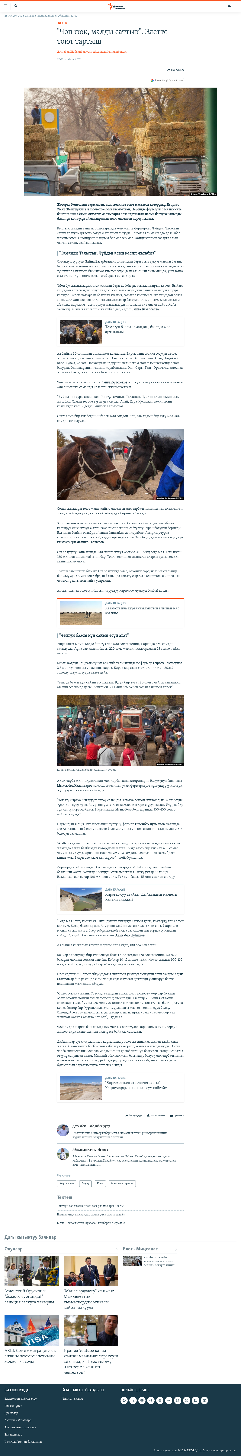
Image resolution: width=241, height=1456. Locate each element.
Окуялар (14, 1249)
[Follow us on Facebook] (124, 1400)
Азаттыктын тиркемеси (20, 1427)
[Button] (175, 69)
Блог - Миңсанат (140, 1249)
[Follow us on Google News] (159, 1400)
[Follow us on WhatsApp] (186, 1400)
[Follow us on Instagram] (177, 1400)
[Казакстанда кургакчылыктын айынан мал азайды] (81, 613)
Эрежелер (11, 1413)
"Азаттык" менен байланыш (23, 1441)
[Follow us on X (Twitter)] (133, 1400)
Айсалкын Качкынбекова (110, 51)
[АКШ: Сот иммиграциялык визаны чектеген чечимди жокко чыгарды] (32, 1330)
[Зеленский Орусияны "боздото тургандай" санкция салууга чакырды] (32, 1271)
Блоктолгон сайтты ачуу (21, 1398)
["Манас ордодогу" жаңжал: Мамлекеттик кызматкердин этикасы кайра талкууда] (91, 1271)
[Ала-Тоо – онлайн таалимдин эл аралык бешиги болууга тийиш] (132, 1261)
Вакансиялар (13, 1434)
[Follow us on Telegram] (150, 1400)
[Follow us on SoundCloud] (168, 1400)
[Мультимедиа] (229, 6)
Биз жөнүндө (13, 1406)
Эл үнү (62, 23)
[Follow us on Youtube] (142, 1400)
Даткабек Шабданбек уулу (74, 51)
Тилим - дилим (73, 1398)
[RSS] (195, 1400)
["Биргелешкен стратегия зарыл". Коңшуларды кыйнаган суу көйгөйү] (81, 1088)
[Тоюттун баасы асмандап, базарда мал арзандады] (81, 332)
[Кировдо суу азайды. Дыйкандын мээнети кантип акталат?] (81, 899)
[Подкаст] (204, 1400)
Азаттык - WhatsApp (18, 1420)
